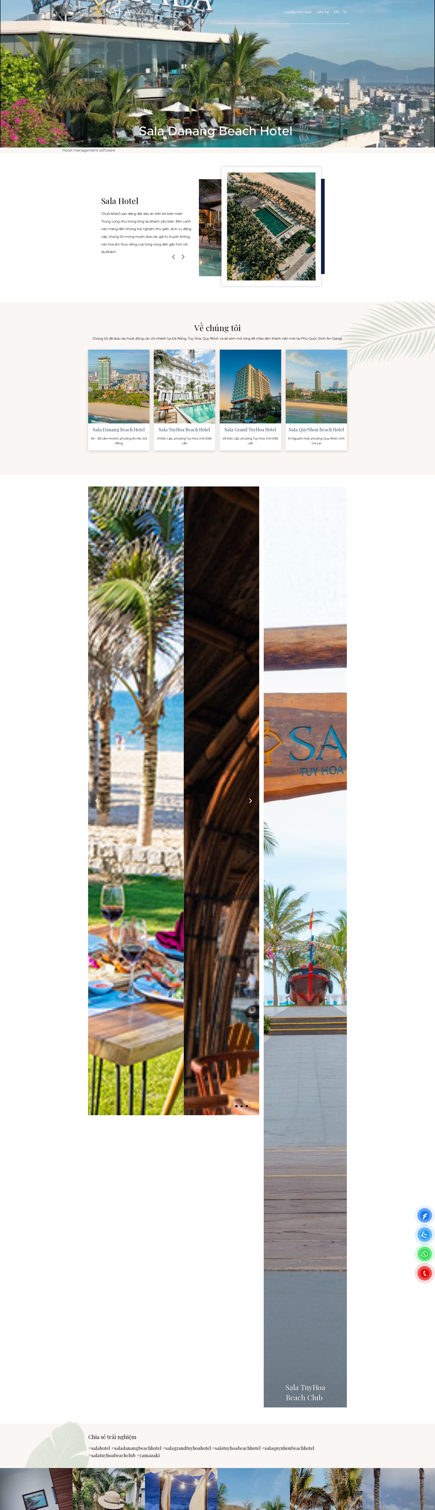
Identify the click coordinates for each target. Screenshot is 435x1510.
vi (345, 12)
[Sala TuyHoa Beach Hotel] (262, 227)
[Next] (183, 257)
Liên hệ (323, 12)
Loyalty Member (298, 12)
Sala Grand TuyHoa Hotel (250, 429)
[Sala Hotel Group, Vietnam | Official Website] (167, 12)
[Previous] (174, 257)
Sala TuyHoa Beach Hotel (184, 429)
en (336, 12)
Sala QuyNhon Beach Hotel (316, 429)
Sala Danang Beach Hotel (119, 429)
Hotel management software (88, 150)
